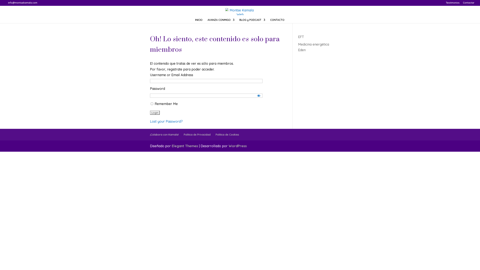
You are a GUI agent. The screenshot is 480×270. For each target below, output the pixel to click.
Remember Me (166, 104)
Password (157, 88)
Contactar (468, 3)
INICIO (198, 20)
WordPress (238, 146)
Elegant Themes (185, 146)
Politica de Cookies (227, 134)
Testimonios (453, 3)
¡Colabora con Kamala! (164, 134)
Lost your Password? (166, 121)
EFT (301, 37)
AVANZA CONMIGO (219, 20)
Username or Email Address (171, 75)
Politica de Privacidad (197, 134)
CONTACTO (277, 20)
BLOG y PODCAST (250, 20)
